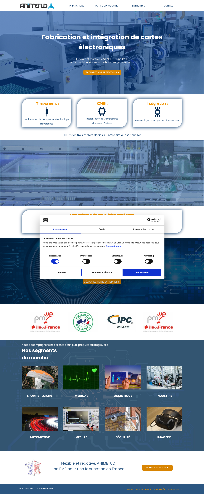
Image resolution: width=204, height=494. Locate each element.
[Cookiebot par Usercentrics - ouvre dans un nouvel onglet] (149, 220)
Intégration (156, 103)
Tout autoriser (142, 272)
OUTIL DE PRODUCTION (107, 5)
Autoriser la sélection (102, 272)
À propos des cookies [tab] (143, 229)
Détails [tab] (102, 229)
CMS (101, 103)
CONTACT (169, 5)
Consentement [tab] (60, 229)
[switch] (86, 261)
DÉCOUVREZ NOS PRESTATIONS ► (102, 72)
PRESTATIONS (76, 5)
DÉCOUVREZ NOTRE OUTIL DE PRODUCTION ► (102, 184)
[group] (102, 322)
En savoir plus (113, 246)
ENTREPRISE (138, 5)
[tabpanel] (46, 113)
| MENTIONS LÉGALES (133, 489)
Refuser (62, 272)
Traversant (46, 103)
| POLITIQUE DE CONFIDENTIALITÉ (152, 489)
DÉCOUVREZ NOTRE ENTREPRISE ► (102, 281)
